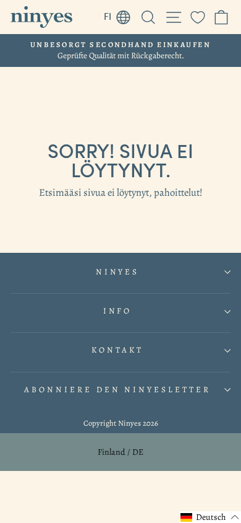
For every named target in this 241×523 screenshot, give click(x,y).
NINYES (118, 272)
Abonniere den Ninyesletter (117, 389)
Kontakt (117, 350)
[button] (210, 517)
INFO (117, 311)
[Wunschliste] (198, 17)
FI (120, 14)
